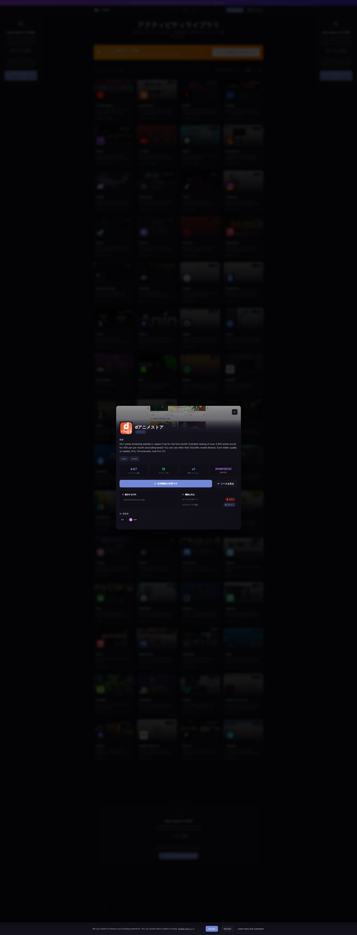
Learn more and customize (251, 929)
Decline (227, 929)
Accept (211, 929)
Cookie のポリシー (186, 929)
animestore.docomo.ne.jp (134, 500)
